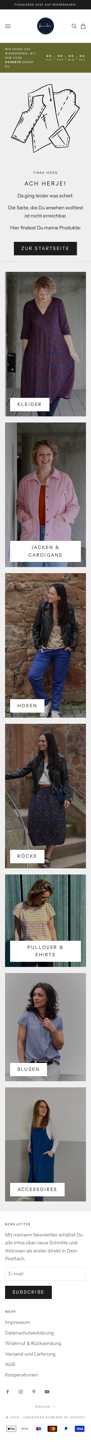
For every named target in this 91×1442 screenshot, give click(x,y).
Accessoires (37, 1189)
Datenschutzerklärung (29, 1333)
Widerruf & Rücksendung (33, 1343)
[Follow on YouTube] (47, 1391)
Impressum (17, 1322)
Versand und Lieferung (30, 1354)
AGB (10, 1364)
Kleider (29, 404)
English (43, 1406)
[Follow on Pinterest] (33, 1391)
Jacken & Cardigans (45, 551)
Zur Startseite (45, 248)
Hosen (27, 706)
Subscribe (28, 1292)
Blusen (28, 1069)
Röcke (27, 856)
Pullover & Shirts (45, 951)
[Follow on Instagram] (20, 1391)
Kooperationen (21, 1375)
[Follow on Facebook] (7, 1391)
